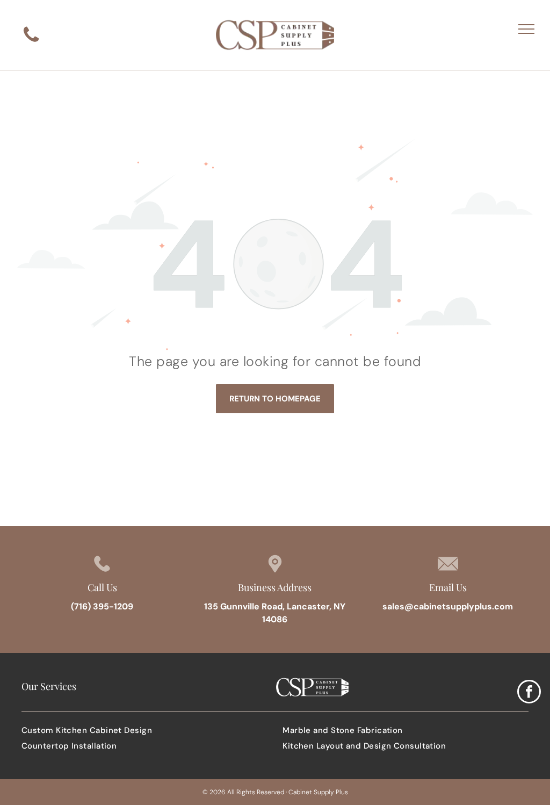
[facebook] (529, 693)
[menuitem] (144, 730)
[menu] (526, 29)
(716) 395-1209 (102, 606)
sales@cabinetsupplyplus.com (447, 606)
